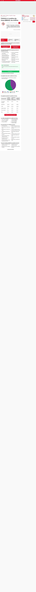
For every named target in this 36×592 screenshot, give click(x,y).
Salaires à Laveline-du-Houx (15, 125)
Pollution (7, 15)
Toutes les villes (13, 122)
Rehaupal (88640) (4, 121)
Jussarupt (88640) (14, 121)
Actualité (4, 15)
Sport (23, 18)
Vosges (14, 15)
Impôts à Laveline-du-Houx (15, 129)
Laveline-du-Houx (4, 125)
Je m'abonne (10, 71)
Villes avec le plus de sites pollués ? (5, 46)
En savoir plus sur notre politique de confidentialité (8, 73)
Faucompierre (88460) (5, 119)
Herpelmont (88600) (5, 120)
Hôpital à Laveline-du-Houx (15, 133)
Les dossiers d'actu (25, 19)
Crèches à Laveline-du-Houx (15, 130)
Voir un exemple (32, 17)
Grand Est (10, 15)
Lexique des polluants (10, 149)
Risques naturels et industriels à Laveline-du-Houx (15, 47)
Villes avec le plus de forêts (11, 114)
